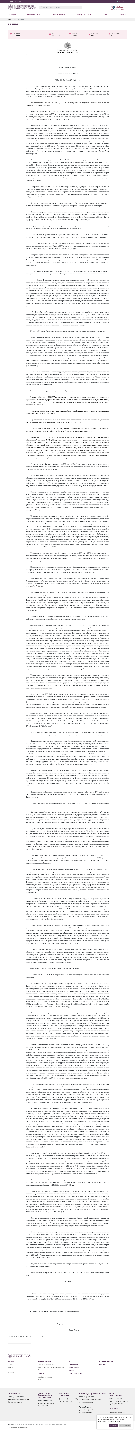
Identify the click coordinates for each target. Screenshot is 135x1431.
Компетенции (13, 1370)
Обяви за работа (74, 1367)
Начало (10, 19)
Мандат (10, 1367)
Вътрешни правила (45, 1370)
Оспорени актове (59, 15)
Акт (15, 19)
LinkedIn (18, 1)
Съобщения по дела (84, 15)
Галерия (71, 1370)
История (11, 1372)
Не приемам (125, 1425)
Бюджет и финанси (106, 1361)
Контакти (11, 1)
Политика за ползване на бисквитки (19, 1427)
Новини (105, 15)
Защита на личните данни (47, 1365)
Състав (10, 1365)
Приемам (113, 1425)
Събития (123, 15)
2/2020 (74, 35)
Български (121, 1)
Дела (70, 1361)
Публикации (73, 1364)
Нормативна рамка (34, 15)
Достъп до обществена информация (51, 1367)
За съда (12, 15)
